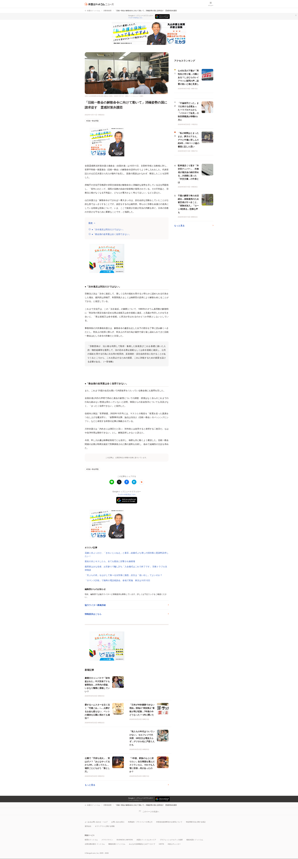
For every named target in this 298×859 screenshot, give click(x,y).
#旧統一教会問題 (92, 121)
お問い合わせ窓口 (117, 822)
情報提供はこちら (93, 613)
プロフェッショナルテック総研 (171, 840)
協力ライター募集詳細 (95, 604)
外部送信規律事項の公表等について (169, 822)
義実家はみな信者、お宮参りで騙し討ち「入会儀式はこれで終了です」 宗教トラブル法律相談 (126, 568)
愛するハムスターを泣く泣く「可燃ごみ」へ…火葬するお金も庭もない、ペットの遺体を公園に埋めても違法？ (97, 711)
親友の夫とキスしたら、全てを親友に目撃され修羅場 (112, 561)
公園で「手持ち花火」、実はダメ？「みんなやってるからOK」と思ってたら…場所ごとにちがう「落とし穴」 (97, 765)
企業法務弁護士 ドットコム (95, 844)
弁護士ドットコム (93, 10)
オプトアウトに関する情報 (105, 826)
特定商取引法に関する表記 (196, 822)
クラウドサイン (107, 840)
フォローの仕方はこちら (135, 17)
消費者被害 (107, 10)
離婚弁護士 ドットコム (116, 844)
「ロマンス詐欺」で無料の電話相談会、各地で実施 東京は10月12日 (117, 580)
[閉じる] (296, 15)
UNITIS (161, 844)
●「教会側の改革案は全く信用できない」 (111, 234)
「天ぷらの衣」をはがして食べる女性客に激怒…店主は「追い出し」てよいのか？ (123, 575)
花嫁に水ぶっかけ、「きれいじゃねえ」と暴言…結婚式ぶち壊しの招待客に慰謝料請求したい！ (127, 554)
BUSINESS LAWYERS (125, 840)
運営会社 (88, 826)
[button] (141, 482)
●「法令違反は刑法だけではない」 (108, 229)
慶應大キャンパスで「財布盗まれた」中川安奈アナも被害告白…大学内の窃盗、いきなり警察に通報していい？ (97, 684)
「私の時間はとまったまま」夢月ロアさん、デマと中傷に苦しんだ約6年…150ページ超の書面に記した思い (188, 139)
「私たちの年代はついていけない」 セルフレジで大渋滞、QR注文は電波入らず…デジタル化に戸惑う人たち (142, 738)
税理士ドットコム (91, 840)
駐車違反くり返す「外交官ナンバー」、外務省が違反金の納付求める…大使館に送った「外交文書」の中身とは (188, 174)
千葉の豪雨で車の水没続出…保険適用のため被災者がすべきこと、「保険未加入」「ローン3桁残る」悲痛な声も (188, 204)
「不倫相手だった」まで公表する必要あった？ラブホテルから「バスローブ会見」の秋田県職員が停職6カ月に (188, 111)
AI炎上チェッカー (174, 844)
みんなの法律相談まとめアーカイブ (142, 844)
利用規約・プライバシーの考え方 (140, 822)
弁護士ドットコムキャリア (146, 840)
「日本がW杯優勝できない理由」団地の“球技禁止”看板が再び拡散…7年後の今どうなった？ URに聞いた (142, 709)
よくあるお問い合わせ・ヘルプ (96, 822)
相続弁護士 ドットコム (194, 840)
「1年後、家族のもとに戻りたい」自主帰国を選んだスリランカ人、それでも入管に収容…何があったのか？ (142, 765)
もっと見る (90, 784)
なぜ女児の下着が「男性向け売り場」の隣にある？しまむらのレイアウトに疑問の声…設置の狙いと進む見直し (188, 77)
